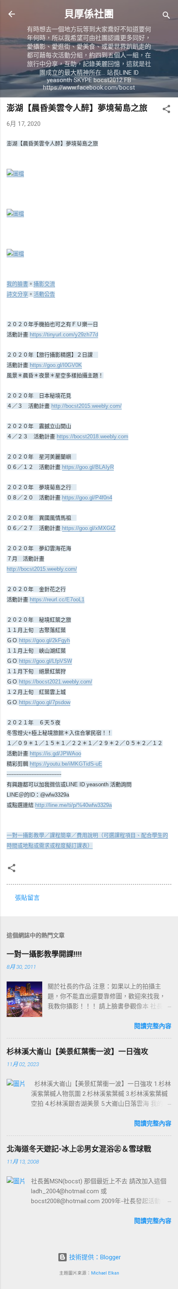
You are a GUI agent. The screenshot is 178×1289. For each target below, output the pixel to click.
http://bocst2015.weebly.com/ (86, 406)
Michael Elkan (105, 1273)
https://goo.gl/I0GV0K (56, 365)
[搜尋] (166, 16)
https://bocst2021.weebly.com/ (55, 682)
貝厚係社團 (89, 14)
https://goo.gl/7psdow (44, 702)
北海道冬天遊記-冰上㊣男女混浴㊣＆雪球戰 (79, 1149)
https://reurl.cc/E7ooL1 (57, 599)
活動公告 (44, 294)
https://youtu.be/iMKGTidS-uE (66, 764)
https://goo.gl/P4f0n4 (87, 497)
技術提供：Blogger (94, 1257)
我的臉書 (17, 284)
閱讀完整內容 (152, 1026)
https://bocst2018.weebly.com (92, 436)
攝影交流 (44, 284)
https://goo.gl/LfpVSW (45, 661)
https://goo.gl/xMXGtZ (88, 528)
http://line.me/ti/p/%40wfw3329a (73, 805)
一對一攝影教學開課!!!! (44, 954)
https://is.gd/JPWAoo (55, 753)
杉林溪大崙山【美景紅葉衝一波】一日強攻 (77, 1051)
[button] (166, 110)
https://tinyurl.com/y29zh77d (64, 334)
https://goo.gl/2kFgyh (44, 640)
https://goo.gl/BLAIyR (88, 467)
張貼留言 (27, 897)
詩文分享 (17, 294)
